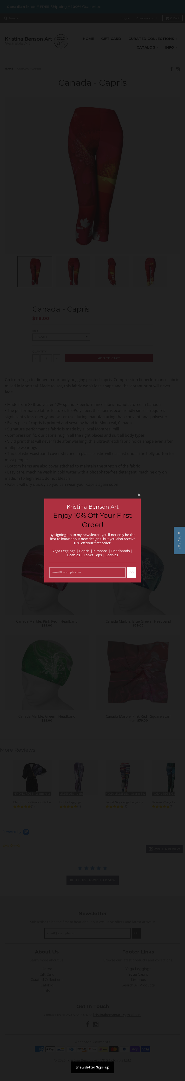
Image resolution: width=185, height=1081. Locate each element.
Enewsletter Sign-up (92, 1067)
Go (131, 572)
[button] (179, 540)
